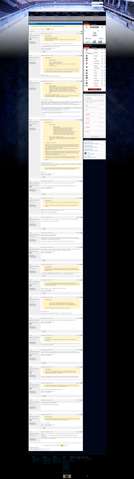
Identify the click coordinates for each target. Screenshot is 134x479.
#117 (79, 382)
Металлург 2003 (66, 465)
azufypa (87, 122)
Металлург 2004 (66, 466)
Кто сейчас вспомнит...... (92, 157)
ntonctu (87, 131)
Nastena (30, 366)
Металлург (43, 12)
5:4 (95, 33)
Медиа (81, 12)
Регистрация (94, 9)
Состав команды (46, 458)
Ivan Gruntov (90, 142)
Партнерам (74, 12)
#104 (79, 119)
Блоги (71, 459)
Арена (33, 462)
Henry (30, 55)
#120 (79, 431)
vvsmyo (87, 118)
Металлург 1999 (66, 461)
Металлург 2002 (66, 464)
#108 (79, 232)
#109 (79, 247)
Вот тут (42, 343)
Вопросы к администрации (59, 26)
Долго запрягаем (91, 153)
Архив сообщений (94, 136)
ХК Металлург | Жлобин (36, 26)
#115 (79, 349)
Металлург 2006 (66, 468)
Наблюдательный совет (37, 457)
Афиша (64, 460)
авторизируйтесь (100, 94)
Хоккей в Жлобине (36, 460)
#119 (79, 414)
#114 (79, 335)
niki (87, 109)
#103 (79, 81)
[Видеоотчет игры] (101, 43)
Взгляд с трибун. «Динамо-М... (93, 143)
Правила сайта (73, 461)
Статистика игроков (47, 461)
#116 (79, 366)
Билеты (71, 460)
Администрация (35, 458)
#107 (79, 217)
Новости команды (88, 457)
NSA (30, 217)
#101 (79, 33)
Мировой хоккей (88, 458)
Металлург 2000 (66, 462)
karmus (89, 156)
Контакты (34, 461)
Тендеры (78, 458)
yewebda (88, 114)
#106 (79, 198)
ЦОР (64, 457)
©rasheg (72, 472)
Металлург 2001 (66, 463)
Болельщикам (66, 12)
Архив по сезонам (46, 463)
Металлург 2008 (66, 470)
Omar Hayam (88, 98)
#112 (79, 297)
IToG (88, 152)
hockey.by (73, 320)
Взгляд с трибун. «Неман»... (93, 150)
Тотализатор (72, 458)
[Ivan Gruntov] (86, 143)
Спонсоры (78, 457)
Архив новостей (66, 459)
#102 (79, 55)
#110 (79, 264)
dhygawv (88, 127)
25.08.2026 (94, 27)
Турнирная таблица (46, 460)
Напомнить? (98, 9)
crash (30, 33)
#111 (79, 279)
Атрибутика (96, 12)
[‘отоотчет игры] (94, 43)
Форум (71, 457)
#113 (79, 318)
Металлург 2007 (66, 469)
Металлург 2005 (66, 467)
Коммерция (78, 459)
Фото (83, 457)
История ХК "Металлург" (37, 459)
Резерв (57, 12)
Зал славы (45, 462)
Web (44, 51)
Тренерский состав (46, 457)
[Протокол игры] (87, 43)
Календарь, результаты (47, 459)
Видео (83, 458)
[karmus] (86, 157)
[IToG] (85, 153)
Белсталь (51, 12)
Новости (88, 12)
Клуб (37, 12)
